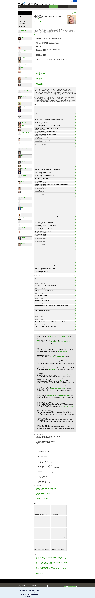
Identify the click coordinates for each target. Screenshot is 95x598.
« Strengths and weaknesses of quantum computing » (60, 401)
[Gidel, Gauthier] (19, 117)
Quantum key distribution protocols (41, 85)
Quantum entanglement (39, 77)
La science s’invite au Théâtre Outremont (44, 563)
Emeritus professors (22, 23)
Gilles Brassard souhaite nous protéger (42, 499)
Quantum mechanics (39, 78)
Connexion (60, 1)
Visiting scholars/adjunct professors (24, 21)
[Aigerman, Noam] (19, 35)
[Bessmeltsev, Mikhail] (19, 65)
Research (29, 580)
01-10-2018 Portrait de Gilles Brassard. (41, 492)
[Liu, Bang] (19, 156)
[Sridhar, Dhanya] (19, 228)
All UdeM (70, 2)
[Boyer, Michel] (19, 68)
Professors (29, 8)
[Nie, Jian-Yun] (19, 182)
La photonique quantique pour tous (43, 564)
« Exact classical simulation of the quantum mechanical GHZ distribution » (58, 336)
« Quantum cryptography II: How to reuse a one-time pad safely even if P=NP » (53, 342)
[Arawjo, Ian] (19, 41)
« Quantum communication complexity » (46, 384)
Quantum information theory (40, 84)
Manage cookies (24, 594)
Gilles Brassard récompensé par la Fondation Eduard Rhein (46, 566)
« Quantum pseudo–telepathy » (52, 369)
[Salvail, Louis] (19, 221)
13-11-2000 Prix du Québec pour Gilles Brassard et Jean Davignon (45, 489)
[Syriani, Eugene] (19, 232)
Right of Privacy (38, 79)
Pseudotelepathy (38, 80)
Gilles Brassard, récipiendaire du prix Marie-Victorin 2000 (44, 493)
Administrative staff (21, 18)
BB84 (53, 338)
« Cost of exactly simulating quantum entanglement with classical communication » (58, 395)
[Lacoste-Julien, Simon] (19, 149)
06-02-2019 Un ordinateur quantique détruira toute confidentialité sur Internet (47, 495)
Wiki (36, 23)
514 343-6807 (36, 19)
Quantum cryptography (39, 72)
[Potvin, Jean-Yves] (19, 192)
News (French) (34, 585)
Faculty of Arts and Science (31, 3)
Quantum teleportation (39, 82)
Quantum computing (39, 69)
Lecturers (20, 16)
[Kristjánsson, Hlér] (19, 139)
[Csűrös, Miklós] (19, 85)
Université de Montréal (21, 3)
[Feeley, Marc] (19, 107)
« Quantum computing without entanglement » (57, 380)
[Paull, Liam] (19, 188)
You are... (69, 580)
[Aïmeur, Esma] (19, 38)
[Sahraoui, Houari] (19, 218)
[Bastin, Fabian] (19, 51)
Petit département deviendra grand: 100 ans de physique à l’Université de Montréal (50, 569)
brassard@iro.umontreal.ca (38, 20)
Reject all (30, 594)
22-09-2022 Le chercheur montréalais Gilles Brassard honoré (45, 497)
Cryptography (38, 70)
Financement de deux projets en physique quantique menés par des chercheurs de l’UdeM (51, 562)
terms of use (31, 596)
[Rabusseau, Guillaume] (19, 198)
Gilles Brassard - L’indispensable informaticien (43, 498)
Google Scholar (38, 24)
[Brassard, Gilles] (19, 72)
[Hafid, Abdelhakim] (19, 123)
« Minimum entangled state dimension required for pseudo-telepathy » (58, 374)
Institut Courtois (41, 41)
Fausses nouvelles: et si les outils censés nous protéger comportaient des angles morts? (51, 558)
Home (19, 8)
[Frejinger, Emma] (19, 110)
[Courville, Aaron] (19, 81)
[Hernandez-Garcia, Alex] (19, 133)
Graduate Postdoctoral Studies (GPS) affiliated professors (24, 26)
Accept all (35, 594)
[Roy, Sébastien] (19, 208)
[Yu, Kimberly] (19, 244)
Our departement (61, 580)
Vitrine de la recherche (39, 573)
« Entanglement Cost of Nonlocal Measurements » (62, 358)
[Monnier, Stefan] (19, 176)
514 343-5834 (40, 21)
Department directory (24, 8)
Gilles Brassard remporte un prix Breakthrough (45, 567)
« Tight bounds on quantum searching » (55, 400)
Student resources (41, 580)
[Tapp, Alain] (19, 238)
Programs (19, 580)
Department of (41, 4)
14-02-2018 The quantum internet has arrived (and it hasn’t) (44, 494)
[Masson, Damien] (19, 166)
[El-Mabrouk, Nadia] (19, 97)
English (75, 4)
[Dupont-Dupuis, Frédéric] (19, 91)
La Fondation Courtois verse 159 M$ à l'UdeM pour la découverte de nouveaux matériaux (51, 568)
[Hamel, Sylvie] (19, 130)
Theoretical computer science (40, 75)
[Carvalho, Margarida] (19, 78)
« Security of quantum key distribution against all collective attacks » (54, 387)
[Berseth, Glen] (19, 61)
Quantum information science (40, 74)
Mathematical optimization (40, 83)
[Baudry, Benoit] (19, 55)
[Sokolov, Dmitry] (19, 225)
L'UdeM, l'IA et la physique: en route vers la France (45, 559)
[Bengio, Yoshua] (19, 58)
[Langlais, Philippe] (19, 152)
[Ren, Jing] (19, 201)
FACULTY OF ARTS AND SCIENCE (68, 586)
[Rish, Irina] (19, 205)
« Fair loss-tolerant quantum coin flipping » (58, 356)
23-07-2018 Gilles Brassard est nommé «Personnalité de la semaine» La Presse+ (48, 490)
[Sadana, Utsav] (19, 214)
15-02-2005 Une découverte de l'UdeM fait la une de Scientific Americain (46, 487)
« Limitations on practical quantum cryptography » (59, 392)
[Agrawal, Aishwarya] (19, 31)
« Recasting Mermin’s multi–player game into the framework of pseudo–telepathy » (53, 371)
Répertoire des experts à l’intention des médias (43, 574)
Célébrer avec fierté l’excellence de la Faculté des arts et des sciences (48, 556)
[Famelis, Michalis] (19, 103)
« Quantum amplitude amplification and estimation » (57, 388)
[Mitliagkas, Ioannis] (19, 172)
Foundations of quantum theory (40, 73)
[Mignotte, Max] (19, 169)
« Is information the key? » (44, 372)
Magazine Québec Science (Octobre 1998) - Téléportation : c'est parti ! (46, 488)
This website (66, 2)
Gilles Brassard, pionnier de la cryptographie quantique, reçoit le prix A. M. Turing (48, 500)
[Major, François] (19, 162)
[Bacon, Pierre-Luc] (19, 48)
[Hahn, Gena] (19, 126)
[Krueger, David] (19, 143)
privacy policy (25, 596)
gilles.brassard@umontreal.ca (38, 18)
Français (71, 4)
